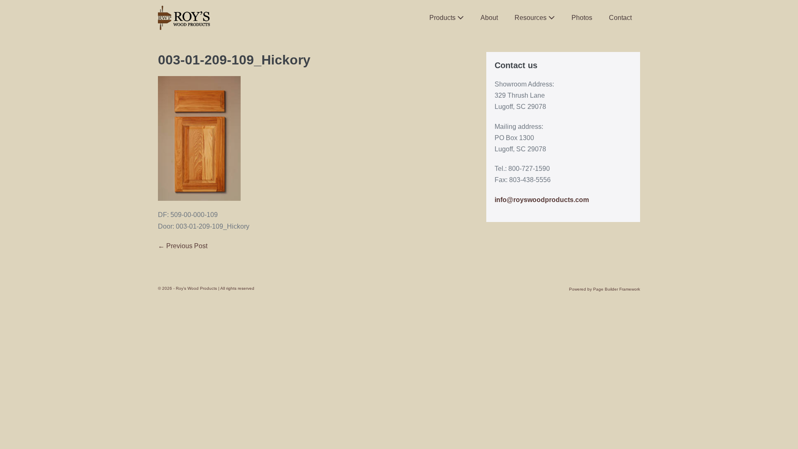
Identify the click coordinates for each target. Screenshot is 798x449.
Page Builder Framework (616, 289)
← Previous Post (182, 245)
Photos (581, 17)
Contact (620, 17)
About (489, 17)
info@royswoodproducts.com (542, 199)
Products (443, 17)
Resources (531, 17)
